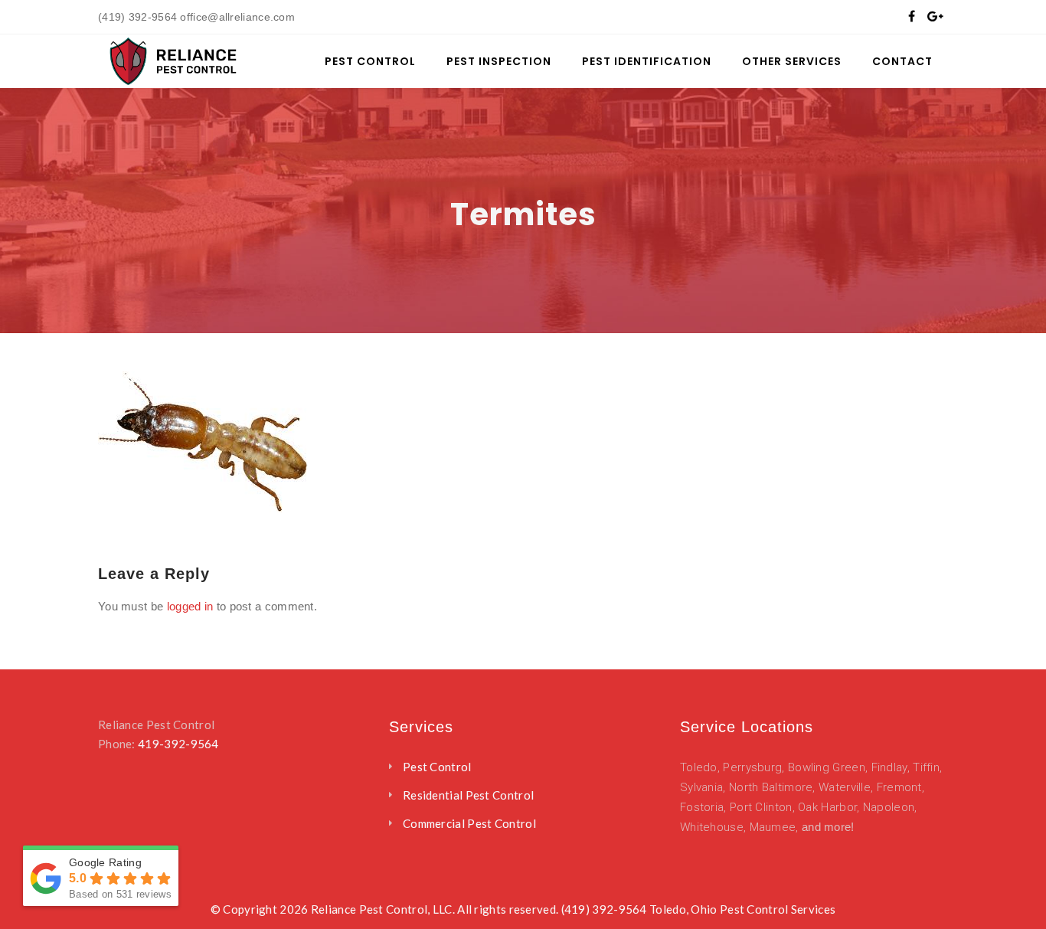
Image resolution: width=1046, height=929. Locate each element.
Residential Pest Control (468, 795)
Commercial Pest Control (469, 823)
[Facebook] (912, 15)
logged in (190, 606)
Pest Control (437, 767)
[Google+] (935, 15)
